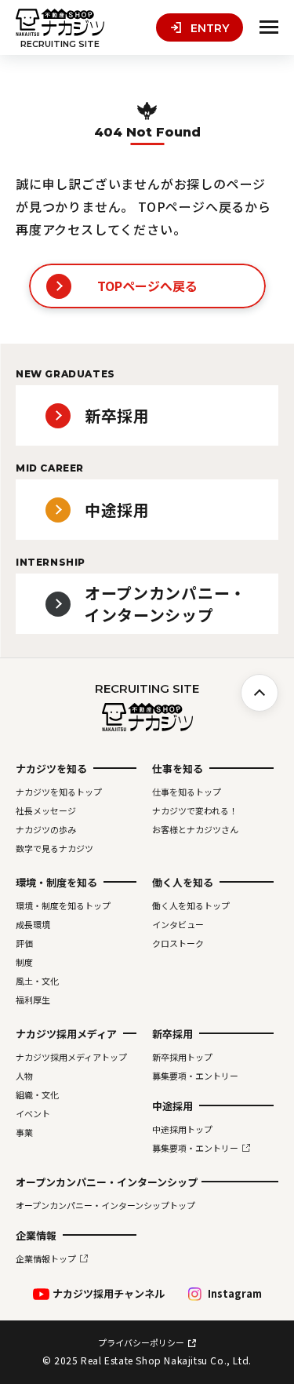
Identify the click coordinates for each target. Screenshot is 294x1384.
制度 (24, 962)
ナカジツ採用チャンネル (109, 1294)
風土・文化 (37, 980)
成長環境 (33, 924)
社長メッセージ (46, 810)
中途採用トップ (182, 1129)
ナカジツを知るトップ (59, 791)
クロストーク (178, 943)
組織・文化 (37, 1094)
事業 (24, 1132)
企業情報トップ (46, 1258)
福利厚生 (33, 999)
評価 (24, 943)
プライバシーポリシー (141, 1343)
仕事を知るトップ (186, 791)
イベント (33, 1113)
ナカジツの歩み (46, 829)
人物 (24, 1075)
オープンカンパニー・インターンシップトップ (105, 1205)
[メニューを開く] (269, 27)
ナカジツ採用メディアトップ (71, 1057)
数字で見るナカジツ (54, 848)
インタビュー (178, 924)
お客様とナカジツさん (195, 829)
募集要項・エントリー (195, 1075)
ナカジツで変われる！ (195, 810)
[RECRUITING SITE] (60, 22)
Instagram (235, 1294)
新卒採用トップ (182, 1057)
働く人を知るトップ (191, 905)
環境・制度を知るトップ (63, 905)
